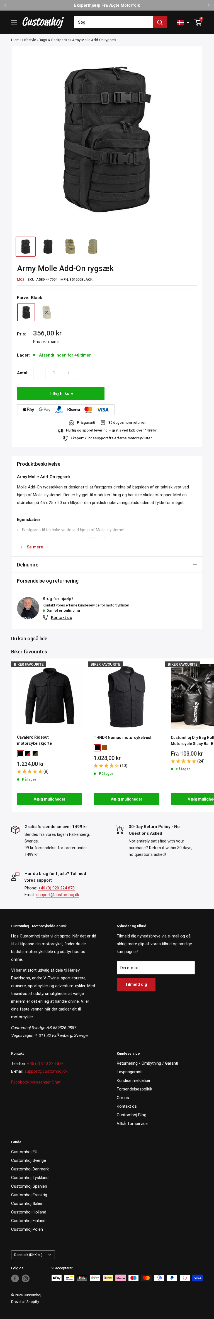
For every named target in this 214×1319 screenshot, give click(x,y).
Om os (123, 1097)
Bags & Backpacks (54, 40)
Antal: (22, 372)
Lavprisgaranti (129, 1071)
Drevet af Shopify (25, 1302)
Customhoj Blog (131, 1114)
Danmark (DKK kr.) (28, 1255)
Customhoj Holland (28, 1212)
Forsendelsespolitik (134, 1089)
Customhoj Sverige (28, 1160)
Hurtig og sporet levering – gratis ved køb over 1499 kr (111, 430)
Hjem (15, 40)
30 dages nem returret (126, 422)
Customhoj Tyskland (29, 1177)
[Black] (26, 312)
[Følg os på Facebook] (15, 1278)
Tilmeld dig (136, 984)
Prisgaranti (86, 422)
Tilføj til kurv (61, 393)
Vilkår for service (132, 1123)
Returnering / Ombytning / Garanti (147, 1063)
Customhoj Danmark (30, 1169)
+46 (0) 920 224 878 (56, 888)
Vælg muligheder (49, 799)
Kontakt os (61, 617)
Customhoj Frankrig (29, 1194)
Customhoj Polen (27, 1229)
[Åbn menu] (14, 22)
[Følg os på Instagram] (26, 1278)
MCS (21, 279)
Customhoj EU (24, 1151)
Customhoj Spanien (29, 1186)
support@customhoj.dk (57, 894)
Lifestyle (29, 40)
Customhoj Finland (28, 1220)
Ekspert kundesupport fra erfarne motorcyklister (111, 438)
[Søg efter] (160, 22)
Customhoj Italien (27, 1203)
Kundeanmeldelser (133, 1080)
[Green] (47, 312)
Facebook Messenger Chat (35, 1082)
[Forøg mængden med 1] (69, 373)
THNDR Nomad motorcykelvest (123, 737)
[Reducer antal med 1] (39, 373)
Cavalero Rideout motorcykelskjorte (34, 740)
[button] (30, 771)
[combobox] (113, 22)
